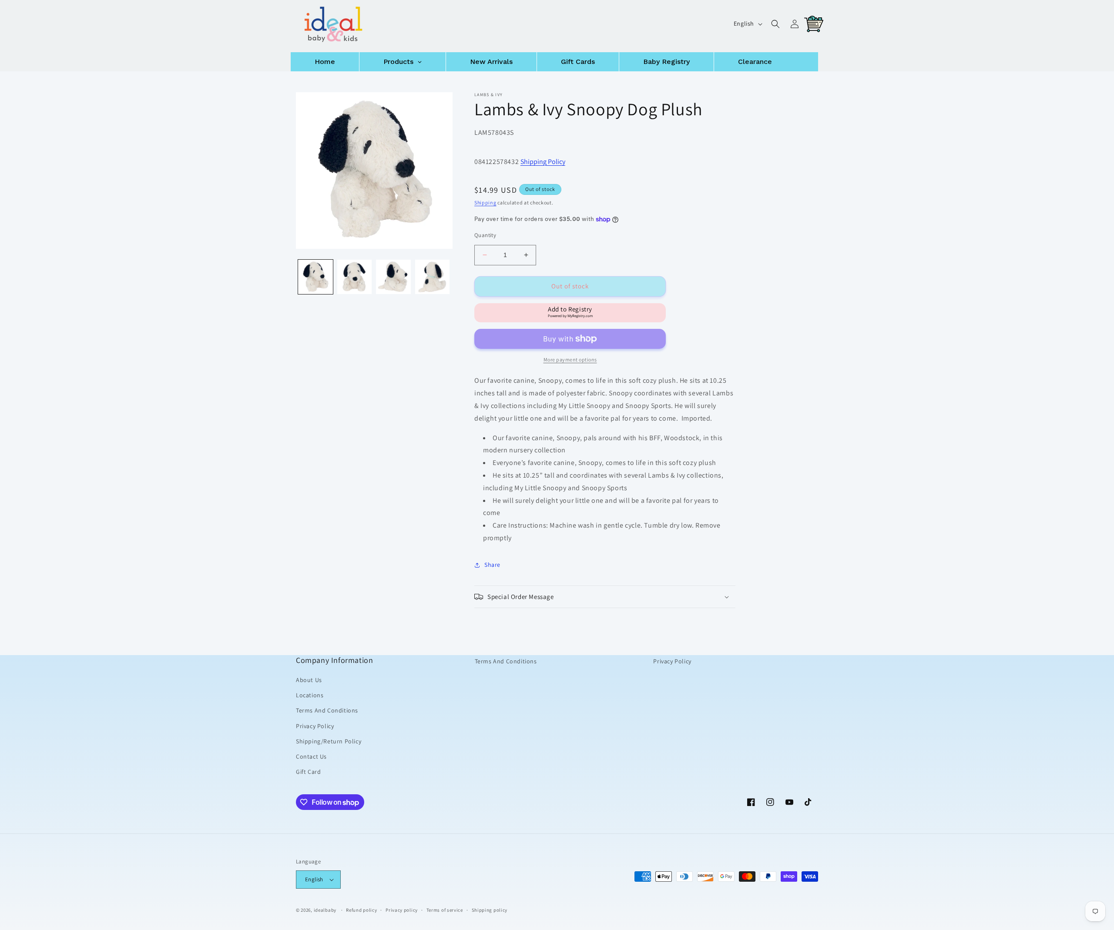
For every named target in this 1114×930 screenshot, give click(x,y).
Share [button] (492, 565)
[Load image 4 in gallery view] (432, 277)
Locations (309, 695)
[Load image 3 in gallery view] (393, 277)
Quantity (485, 235)
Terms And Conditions (327, 710)
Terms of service (444, 910)
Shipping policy (490, 910)
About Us (309, 680)
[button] (775, 23)
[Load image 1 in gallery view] (315, 277)
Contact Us (311, 756)
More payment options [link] (570, 359)
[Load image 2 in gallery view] (354, 277)
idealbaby (325, 910)
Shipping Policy (542, 161)
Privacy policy (402, 910)
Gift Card (308, 772)
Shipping (485, 202)
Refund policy (361, 910)
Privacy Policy (315, 726)
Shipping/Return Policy (328, 741)
